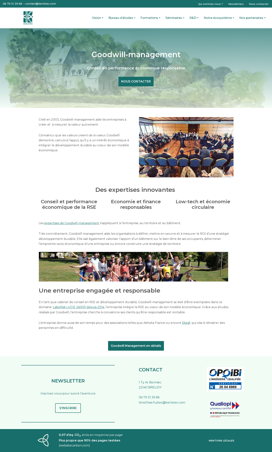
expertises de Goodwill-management (71, 223)
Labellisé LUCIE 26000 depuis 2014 (78, 307)
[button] (102, 17)
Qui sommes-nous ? (210, 3)
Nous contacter (258, 3)
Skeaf (186, 323)
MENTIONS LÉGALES (221, 440)
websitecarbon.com (74, 445)
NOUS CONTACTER (136, 81)
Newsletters (236, 3)
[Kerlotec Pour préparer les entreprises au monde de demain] (28, 18)
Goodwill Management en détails (136, 346)
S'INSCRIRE (68, 408)
